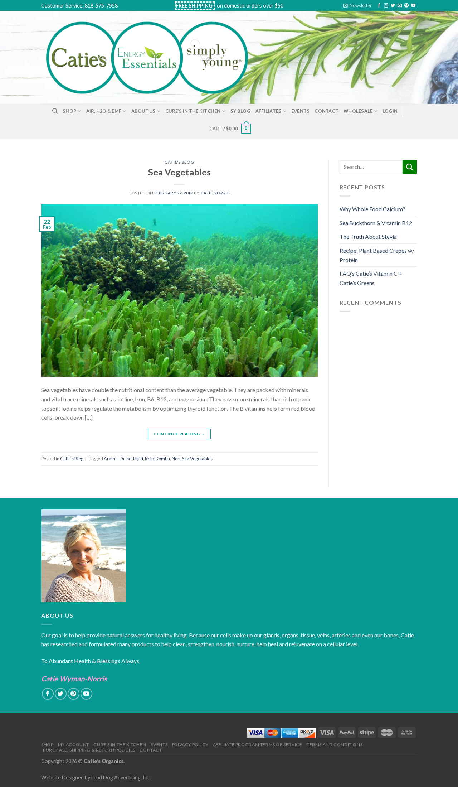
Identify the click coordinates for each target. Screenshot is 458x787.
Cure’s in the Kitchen (192, 111)
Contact (326, 111)
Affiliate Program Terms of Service (257, 744)
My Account (73, 744)
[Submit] (410, 167)
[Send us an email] (400, 5)
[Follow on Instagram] (386, 5)
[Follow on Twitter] (393, 5)
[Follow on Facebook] (379, 5)
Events (300, 111)
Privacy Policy (190, 744)
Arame (111, 459)
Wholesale (358, 111)
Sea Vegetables (179, 171)
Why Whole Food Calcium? (372, 209)
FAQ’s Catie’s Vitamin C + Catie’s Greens (371, 278)
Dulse (125, 459)
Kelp (149, 459)
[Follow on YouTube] (413, 5)
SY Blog (240, 111)
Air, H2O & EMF (104, 111)
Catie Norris (215, 192)
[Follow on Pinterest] (406, 5)
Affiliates (268, 111)
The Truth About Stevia (368, 236)
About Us (143, 111)
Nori (176, 459)
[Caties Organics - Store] (155, 57)
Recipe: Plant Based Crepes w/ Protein (377, 255)
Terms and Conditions (334, 744)
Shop (69, 111)
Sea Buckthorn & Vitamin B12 (376, 222)
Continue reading (179, 433)
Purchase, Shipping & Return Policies (89, 750)
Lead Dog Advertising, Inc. (121, 777)
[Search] (55, 111)
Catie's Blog (179, 162)
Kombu (163, 459)
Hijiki (138, 459)
